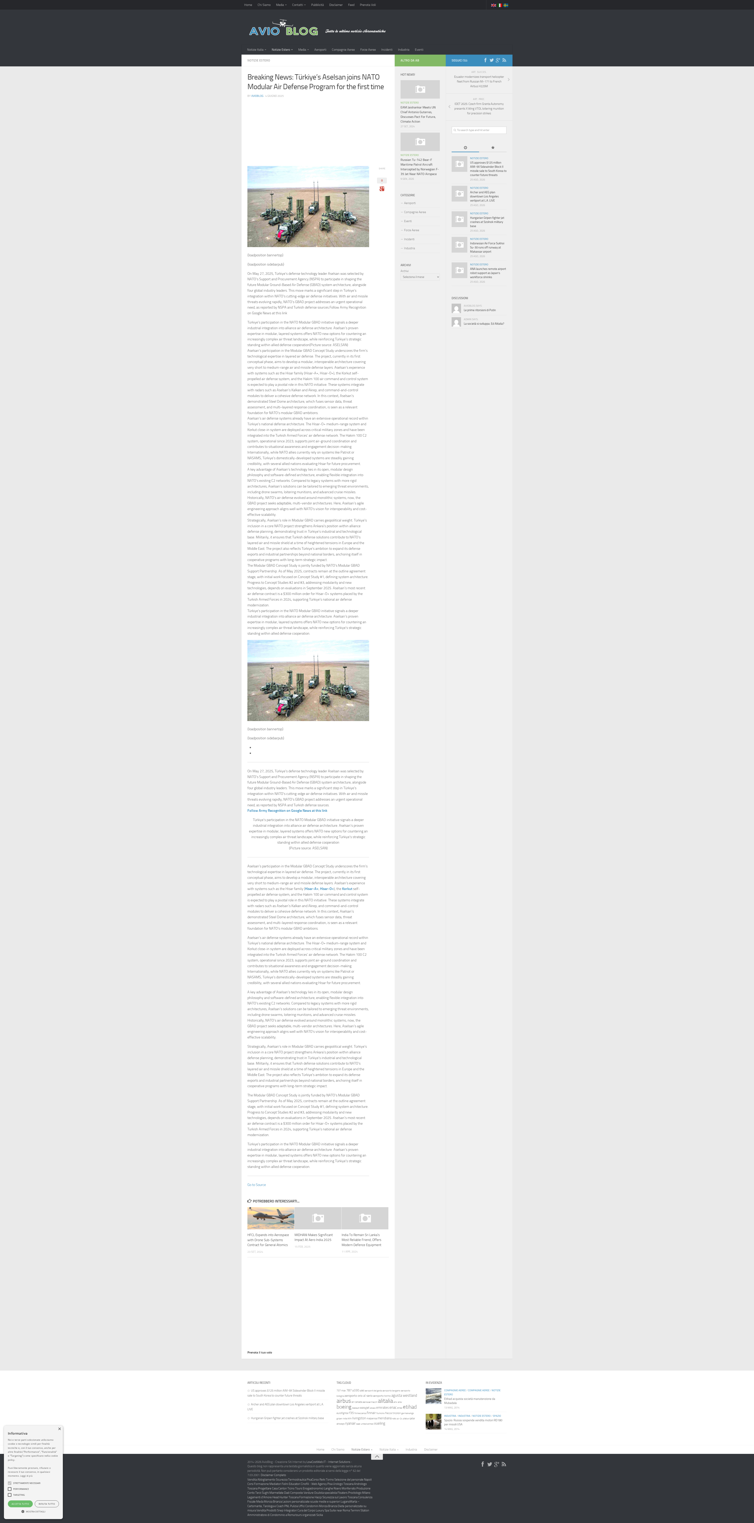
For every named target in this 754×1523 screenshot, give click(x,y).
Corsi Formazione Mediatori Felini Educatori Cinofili (278, 1484)
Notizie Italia (255, 49)
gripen (339, 1418)
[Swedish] (506, 5)
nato (394, 1418)
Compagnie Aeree (343, 49)
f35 (351, 1413)
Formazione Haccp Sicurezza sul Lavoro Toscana (328, 1497)
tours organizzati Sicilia (309, 1515)
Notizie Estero (281, 49)
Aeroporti (320, 49)
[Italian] (499, 5)
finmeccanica (360, 1413)
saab (358, 1424)
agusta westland (404, 1395)
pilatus (406, 1418)
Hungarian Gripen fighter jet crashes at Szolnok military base (487, 222)
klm (350, 1418)
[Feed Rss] (504, 60)
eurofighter (343, 1413)
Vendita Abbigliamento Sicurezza (267, 1479)
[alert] (33, 1472)
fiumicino (380, 1413)
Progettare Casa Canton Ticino (276, 1488)
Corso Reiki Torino (323, 1479)
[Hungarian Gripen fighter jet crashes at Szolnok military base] (459, 219)
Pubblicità (317, 5)
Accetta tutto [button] (20, 1503)
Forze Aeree (368, 49)
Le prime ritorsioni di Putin (480, 310)
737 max (341, 1390)
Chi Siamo (264, 5)
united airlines (367, 1424)
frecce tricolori (393, 1413)
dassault (356, 1408)
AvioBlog (257, 96)
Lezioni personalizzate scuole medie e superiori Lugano (316, 1501)
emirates (382, 1407)
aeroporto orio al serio (358, 1395)
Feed (351, 5)
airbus (344, 1400)
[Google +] (498, 60)
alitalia (385, 1400)
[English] (493, 5)
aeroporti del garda (373, 1390)
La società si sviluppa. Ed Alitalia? (484, 323)
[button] (10, 1483)
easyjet (365, 1407)
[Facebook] (485, 60)
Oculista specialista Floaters (331, 1493)
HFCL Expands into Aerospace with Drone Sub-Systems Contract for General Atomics (268, 1240)
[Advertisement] (318, 128)
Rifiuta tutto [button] (47, 1503)
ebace (373, 1408)
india (345, 1418)
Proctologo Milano (359, 1493)
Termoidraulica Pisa (300, 1479)
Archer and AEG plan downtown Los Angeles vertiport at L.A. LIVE (484, 196)
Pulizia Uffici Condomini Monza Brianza (313, 1506)
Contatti (297, 5)
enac (393, 1407)
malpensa (372, 1418)
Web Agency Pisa (321, 1484)
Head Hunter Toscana (285, 1497)
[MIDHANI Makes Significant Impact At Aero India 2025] (318, 1218)
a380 (362, 1390)
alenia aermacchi (370, 1402)
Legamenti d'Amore (259, 1497)
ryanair (350, 1423)
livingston (359, 1418)
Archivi (405, 271)
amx (395, 1402)
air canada (356, 1401)
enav (399, 1407)
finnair (371, 1413)
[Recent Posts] (465, 148)
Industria (403, 49)
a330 (355, 1390)
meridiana (385, 1418)
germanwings (407, 1413)
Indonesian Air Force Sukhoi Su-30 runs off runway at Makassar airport (487, 247)
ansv (400, 1402)
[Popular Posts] (493, 148)
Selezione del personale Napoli (353, 1479)
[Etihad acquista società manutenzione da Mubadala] (433, 1396)
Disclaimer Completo (273, 1475)
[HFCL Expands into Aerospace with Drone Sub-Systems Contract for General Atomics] (270, 1218)
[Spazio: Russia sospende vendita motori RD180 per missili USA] (433, 1422)
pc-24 (399, 1418)
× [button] (59, 1429)
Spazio (497, 1415)
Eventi (419, 49)
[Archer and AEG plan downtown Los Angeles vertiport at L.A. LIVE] (459, 194)
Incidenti (387, 49)
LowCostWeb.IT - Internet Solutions (328, 1462)
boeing (344, 1407)
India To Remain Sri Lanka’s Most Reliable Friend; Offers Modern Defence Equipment (361, 1240)
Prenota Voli (368, 5)
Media (280, 5)
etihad (410, 1407)
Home (248, 5)
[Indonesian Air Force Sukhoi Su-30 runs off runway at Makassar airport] (459, 245)
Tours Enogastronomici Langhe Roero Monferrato (325, 1488)
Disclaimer (336, 5)
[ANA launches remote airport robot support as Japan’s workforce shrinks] (459, 270)
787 (349, 1390)
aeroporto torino (382, 1395)
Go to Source (256, 1185)
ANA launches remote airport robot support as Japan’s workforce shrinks (488, 273)
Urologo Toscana (343, 1484)
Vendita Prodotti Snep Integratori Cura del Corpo (285, 1510)
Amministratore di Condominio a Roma (271, 1515)
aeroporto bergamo (391, 1390)
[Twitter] (491, 60)
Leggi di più (26, 1475)
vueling (379, 1423)
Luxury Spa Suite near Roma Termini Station (342, 1510)
